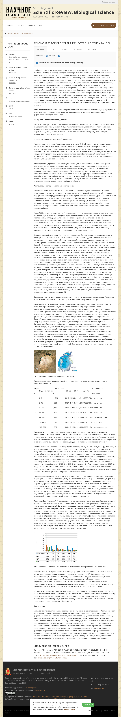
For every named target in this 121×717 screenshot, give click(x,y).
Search (31, 25)
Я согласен (88, 705)
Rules (41, 25)
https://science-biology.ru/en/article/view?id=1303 (58, 655)
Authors (40, 49)
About (10, 25)
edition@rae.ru (39, 690)
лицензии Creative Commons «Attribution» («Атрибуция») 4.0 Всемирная (61, 696)
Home (10, 33)
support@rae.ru (32, 688)
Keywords (78, 49)
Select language (109, 2)
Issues (21, 25)
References (92, 49)
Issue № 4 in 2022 (27, 33)
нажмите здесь (69, 709)
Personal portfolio (105, 25)
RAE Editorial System (62, 699)
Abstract (63, 49)
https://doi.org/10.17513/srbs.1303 (52, 658)
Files (52, 49)
